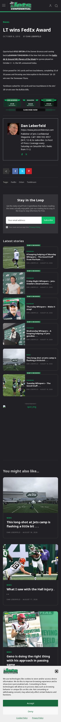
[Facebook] (22, 154)
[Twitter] (26, 154)
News (6, 22)
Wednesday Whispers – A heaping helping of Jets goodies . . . (39, 333)
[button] (56, 671)
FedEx (13, 182)
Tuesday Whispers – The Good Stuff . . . (38, 384)
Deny (30, 711)
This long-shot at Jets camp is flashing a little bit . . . (41, 359)
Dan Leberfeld (33, 36)
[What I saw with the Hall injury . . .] (30, 562)
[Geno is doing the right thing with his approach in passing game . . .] (30, 629)
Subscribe (48, 220)
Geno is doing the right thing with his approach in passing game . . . (28, 660)
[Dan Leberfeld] (13, 139)
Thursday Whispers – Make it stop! (41, 308)
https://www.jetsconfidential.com (37, 129)
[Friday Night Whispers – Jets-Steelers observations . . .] (14, 283)
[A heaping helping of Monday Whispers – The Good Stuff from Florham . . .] (14, 258)
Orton (21, 182)
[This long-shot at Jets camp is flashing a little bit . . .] (14, 360)
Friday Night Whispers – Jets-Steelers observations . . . (41, 282)
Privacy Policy (37, 718)
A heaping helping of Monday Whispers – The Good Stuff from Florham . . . (41, 257)
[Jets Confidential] (29, 5)
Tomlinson (31, 182)
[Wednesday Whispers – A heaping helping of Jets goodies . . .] (14, 334)
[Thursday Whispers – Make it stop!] (14, 309)
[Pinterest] (29, 171)
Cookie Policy (22, 718)
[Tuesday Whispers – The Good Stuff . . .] (14, 385)
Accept (30, 703)
